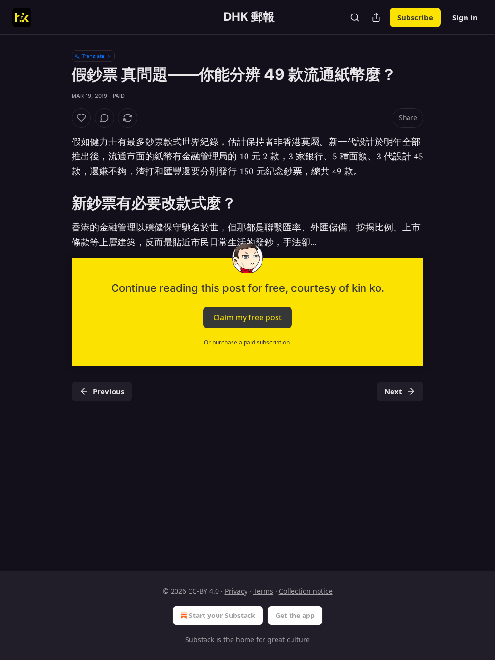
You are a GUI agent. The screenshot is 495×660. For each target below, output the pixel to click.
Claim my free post (247, 317)
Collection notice (306, 591)
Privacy (236, 591)
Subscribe (415, 17)
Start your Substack (222, 615)
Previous (108, 391)
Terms (263, 591)
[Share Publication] (376, 17)
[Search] (354, 17)
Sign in (465, 17)
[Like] (81, 118)
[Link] (58, 203)
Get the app (295, 615)
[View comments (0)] (104, 118)
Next (393, 391)
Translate (93, 55)
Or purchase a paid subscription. (247, 342)
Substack (199, 639)
